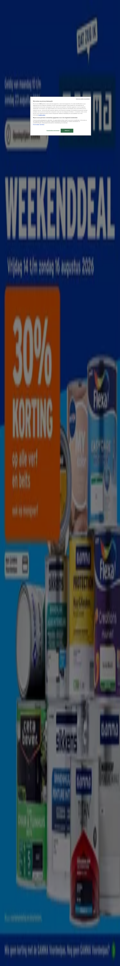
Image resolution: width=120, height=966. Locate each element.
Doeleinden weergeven (53, 130)
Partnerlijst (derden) (38, 124)
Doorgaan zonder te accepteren (83, 99)
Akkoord (67, 130)
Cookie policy (41, 115)
